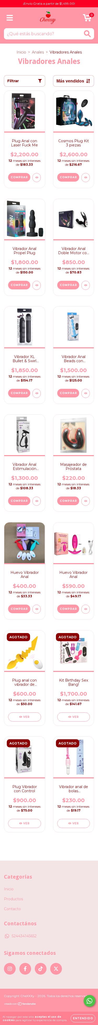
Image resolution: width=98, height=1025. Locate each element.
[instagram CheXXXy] (10, 969)
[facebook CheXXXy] (25, 969)
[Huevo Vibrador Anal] (36, 609)
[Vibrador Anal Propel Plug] (36, 285)
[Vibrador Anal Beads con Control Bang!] (85, 393)
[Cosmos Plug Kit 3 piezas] (85, 177)
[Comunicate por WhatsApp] (89, 1001)
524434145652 (24, 936)
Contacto (12, 909)
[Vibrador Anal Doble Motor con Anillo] (85, 285)
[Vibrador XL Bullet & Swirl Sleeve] (36, 393)
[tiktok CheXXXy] (41, 969)
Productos (13, 899)
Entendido (83, 1018)
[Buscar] (87, 34)
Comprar (19, 609)
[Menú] (10, 18)
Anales (38, 52)
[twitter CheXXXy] (56, 969)
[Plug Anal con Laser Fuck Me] (36, 177)
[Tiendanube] (20, 1004)
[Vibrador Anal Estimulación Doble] (36, 501)
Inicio (21, 52)
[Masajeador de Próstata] (85, 501)
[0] (87, 19)
